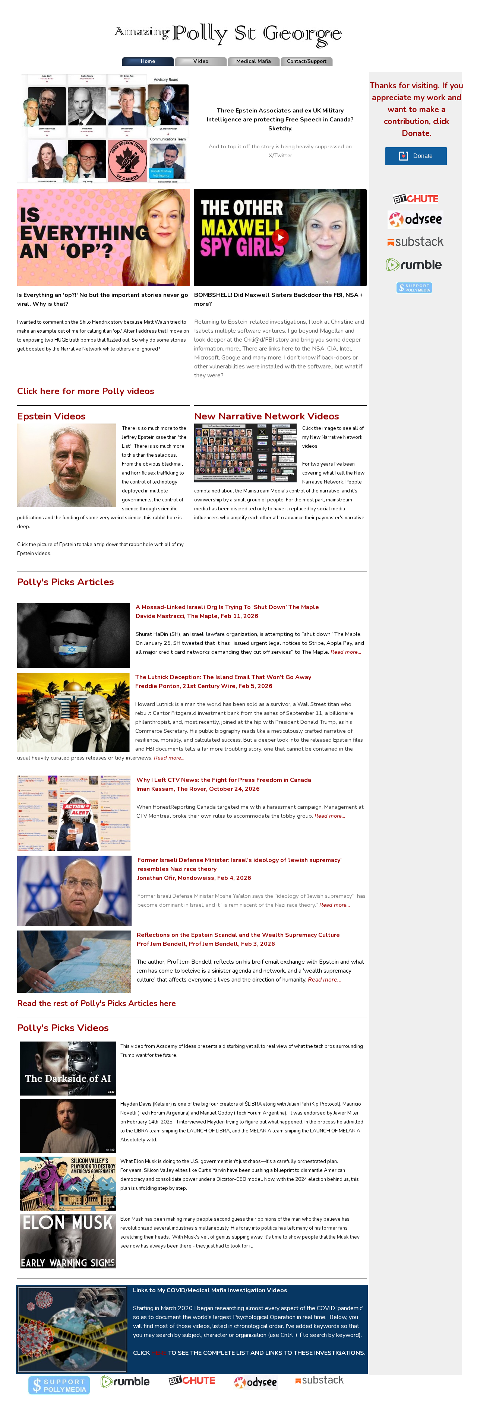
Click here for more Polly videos (85, 391)
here (167, 1003)
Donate (423, 156)
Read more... (346, 652)
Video (200, 61)
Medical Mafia (253, 61)
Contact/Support (306, 61)
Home (148, 61)
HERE (159, 1353)
